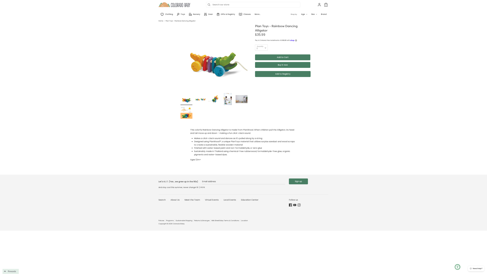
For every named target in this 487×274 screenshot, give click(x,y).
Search (162, 199)
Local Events (230, 199)
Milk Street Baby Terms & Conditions (225, 220)
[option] (214, 58)
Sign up (298, 181)
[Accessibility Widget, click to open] (457, 267)
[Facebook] (290, 204)
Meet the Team (192, 199)
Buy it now (283, 64)
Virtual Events (212, 199)
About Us (175, 199)
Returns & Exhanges (202, 220)
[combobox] (261, 48)
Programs (170, 220)
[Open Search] (209, 4)
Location (244, 220)
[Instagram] (299, 204)
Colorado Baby (179, 224)
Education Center (249, 199)
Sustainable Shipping (184, 220)
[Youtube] (294, 204)
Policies (161, 220)
